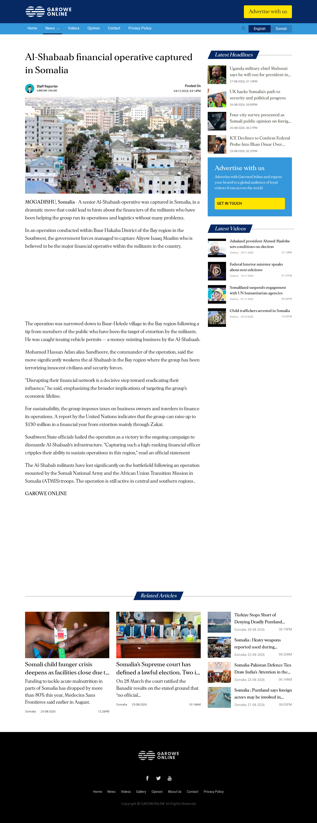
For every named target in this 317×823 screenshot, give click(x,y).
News (50, 28)
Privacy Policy (140, 28)
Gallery (141, 792)
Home (32, 28)
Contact (114, 28)
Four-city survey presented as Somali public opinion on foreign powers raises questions (260, 118)
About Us (174, 792)
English (259, 28)
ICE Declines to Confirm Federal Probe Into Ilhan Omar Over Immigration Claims (260, 142)
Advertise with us (268, 11)
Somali (281, 28)
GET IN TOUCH (229, 203)
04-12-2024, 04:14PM (187, 91)
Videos (73, 28)
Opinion (93, 28)
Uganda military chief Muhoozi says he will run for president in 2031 (259, 72)
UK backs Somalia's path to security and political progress (258, 95)
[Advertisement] (113, 282)
